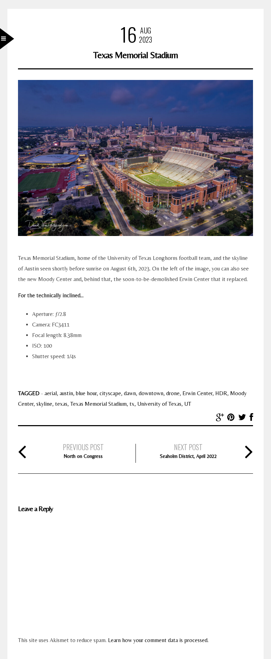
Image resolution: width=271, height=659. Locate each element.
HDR (221, 393)
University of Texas (159, 403)
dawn (130, 393)
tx (132, 403)
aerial (50, 393)
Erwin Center (197, 393)
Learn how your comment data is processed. (158, 640)
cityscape (110, 393)
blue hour (86, 393)
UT (187, 403)
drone (173, 393)
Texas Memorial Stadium (98, 403)
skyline (44, 403)
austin (66, 393)
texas (61, 403)
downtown (151, 393)
